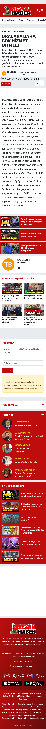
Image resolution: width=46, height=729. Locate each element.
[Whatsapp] (37, 676)
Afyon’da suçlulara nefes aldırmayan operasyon (10, 298)
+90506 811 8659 (24, 661)
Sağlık (5, 696)
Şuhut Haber (23, 718)
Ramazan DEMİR (22, 445)
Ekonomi (29, 696)
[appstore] (12, 684)
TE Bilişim (29, 725)
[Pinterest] (14, 676)
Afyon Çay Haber (9, 704)
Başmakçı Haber (24, 704)
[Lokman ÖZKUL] (7, 423)
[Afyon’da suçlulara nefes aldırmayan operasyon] (12, 288)
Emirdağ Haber (22, 710)
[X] (9, 676)
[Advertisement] (23, 591)
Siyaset (31, 20)
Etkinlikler (23, 699)
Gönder (8, 370)
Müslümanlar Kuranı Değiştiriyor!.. (24, 450)
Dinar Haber (9, 710)
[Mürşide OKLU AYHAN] (7, 473)
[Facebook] (5, 676)
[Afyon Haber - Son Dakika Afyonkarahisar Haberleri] (17, 10)
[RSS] (41, 676)
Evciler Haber (35, 710)
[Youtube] (23, 676)
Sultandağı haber (37, 718)
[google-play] (34, 684)
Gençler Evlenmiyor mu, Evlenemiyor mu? (26, 474)
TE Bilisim (21, 263)
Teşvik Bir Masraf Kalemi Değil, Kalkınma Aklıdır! (29, 437)
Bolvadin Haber (8, 707)
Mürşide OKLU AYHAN (25, 470)
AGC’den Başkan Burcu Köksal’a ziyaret (9, 320)
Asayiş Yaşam (35, 693)
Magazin (38, 696)
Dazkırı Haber (37, 707)
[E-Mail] (19, 268)
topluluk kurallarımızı (25, 379)
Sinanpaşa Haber (9, 718)
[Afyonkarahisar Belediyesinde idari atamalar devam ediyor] (34, 310)
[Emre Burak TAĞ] (7, 436)
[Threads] (28, 676)
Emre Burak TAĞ (23, 433)
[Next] (32, 676)
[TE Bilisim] (8, 264)
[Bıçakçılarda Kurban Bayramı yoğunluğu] (34, 288)
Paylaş (7, 84)
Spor (21, 20)
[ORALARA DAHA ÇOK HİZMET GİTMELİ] (23, 79)
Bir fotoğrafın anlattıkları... (27, 462)
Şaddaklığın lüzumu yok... (26, 425)
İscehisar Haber (36, 713)
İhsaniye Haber (22, 713)
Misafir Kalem (22, 459)
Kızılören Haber (15, 715)
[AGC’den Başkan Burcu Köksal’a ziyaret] (12, 310)
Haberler (6, 32)
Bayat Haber (37, 704)
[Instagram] (18, 676)
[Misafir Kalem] (7, 460)
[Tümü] (42, 405)
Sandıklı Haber (30, 715)
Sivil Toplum (20, 696)
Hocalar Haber (8, 713)
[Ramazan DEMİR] (7, 448)
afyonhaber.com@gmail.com (24, 666)
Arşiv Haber (18, 32)
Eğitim (11, 696)
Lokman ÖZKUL (22, 422)
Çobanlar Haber (23, 707)
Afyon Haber (8, 20)
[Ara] (38, 11)
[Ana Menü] (42, 11)
